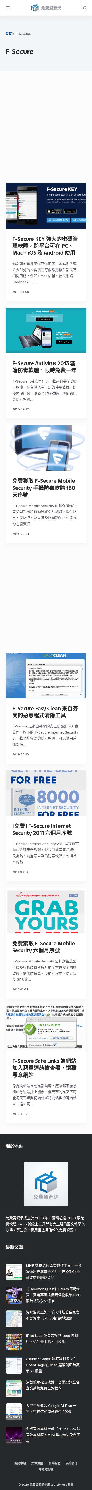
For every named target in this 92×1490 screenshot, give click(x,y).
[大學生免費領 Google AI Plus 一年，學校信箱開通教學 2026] (14, 1411)
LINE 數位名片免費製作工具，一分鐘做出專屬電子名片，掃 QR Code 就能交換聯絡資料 (54, 1271)
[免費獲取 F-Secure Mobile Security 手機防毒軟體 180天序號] (46, 448)
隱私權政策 (46, 1469)
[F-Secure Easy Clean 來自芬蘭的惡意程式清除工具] (46, 675)
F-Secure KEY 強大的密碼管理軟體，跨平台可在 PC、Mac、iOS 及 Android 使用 (45, 246)
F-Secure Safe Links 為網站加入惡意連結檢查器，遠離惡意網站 (44, 1068)
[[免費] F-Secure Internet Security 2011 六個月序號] (46, 793)
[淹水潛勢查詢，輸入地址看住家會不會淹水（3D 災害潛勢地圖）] (14, 1318)
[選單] (8, 8)
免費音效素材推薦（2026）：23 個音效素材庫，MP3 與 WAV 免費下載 (53, 1435)
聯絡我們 (54, 1463)
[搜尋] (84, 8)
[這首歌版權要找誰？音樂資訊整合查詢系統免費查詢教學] (14, 1388)
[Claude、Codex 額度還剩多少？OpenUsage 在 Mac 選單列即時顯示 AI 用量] (14, 1365)
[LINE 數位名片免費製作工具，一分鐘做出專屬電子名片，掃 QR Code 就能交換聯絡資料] (14, 1272)
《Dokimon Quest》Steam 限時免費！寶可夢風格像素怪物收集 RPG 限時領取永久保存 (53, 1295)
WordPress (59, 1484)
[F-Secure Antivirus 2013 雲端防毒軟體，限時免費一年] (46, 330)
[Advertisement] (46, 128)
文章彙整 (37, 1463)
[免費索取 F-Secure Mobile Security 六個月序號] (46, 910)
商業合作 (71, 1463)
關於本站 (20, 1463)
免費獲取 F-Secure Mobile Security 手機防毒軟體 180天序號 (43, 488)
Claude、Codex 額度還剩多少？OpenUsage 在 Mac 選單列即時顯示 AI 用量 (53, 1365)
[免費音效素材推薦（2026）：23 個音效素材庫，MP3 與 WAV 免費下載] (14, 1435)
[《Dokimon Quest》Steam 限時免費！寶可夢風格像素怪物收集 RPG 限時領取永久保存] (14, 1295)
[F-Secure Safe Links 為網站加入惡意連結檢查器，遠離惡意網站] (46, 1028)
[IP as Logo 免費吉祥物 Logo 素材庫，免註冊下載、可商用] (14, 1342)
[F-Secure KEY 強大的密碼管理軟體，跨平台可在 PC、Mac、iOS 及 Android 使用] (46, 206)
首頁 (9, 34)
